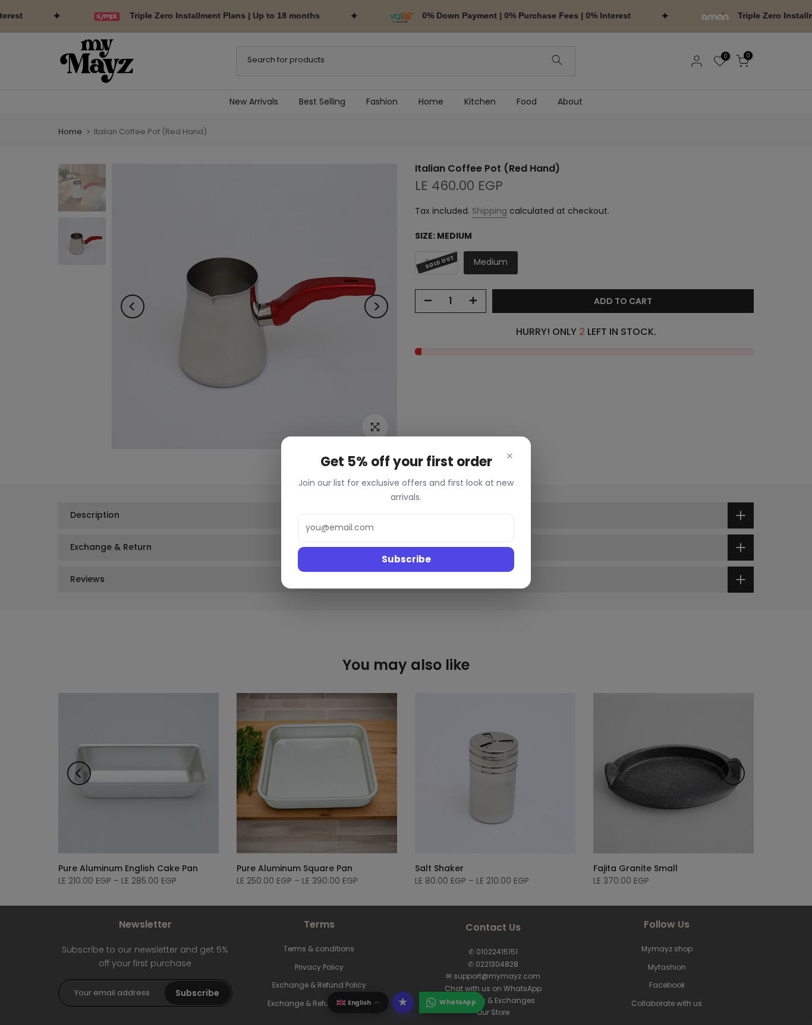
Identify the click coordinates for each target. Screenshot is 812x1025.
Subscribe (406, 559)
